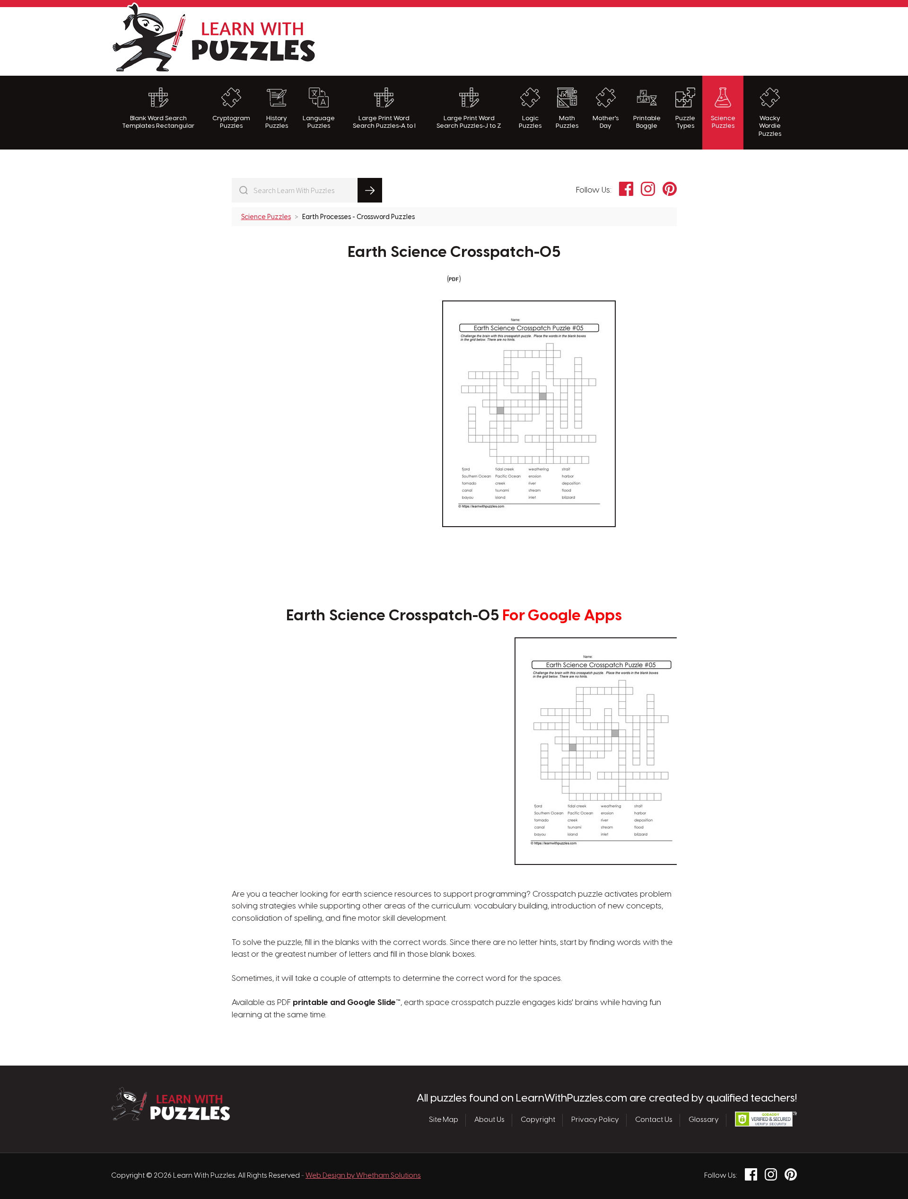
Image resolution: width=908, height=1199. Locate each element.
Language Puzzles (319, 122)
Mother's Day (606, 122)
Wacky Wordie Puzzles (770, 126)
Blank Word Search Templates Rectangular (158, 122)
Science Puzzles (723, 122)
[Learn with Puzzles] (170, 1118)
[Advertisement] (625, 40)
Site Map (443, 1120)
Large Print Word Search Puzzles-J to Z (469, 122)
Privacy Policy (595, 1120)
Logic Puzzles (530, 122)
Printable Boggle (647, 122)
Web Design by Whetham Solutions (363, 1176)
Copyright (538, 1120)
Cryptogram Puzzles (231, 122)
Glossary (704, 1120)
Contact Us (653, 1120)
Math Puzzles (567, 122)
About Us (489, 1120)
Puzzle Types (685, 122)
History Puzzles (276, 122)
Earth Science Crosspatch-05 (454, 252)
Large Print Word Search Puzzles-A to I (384, 122)
